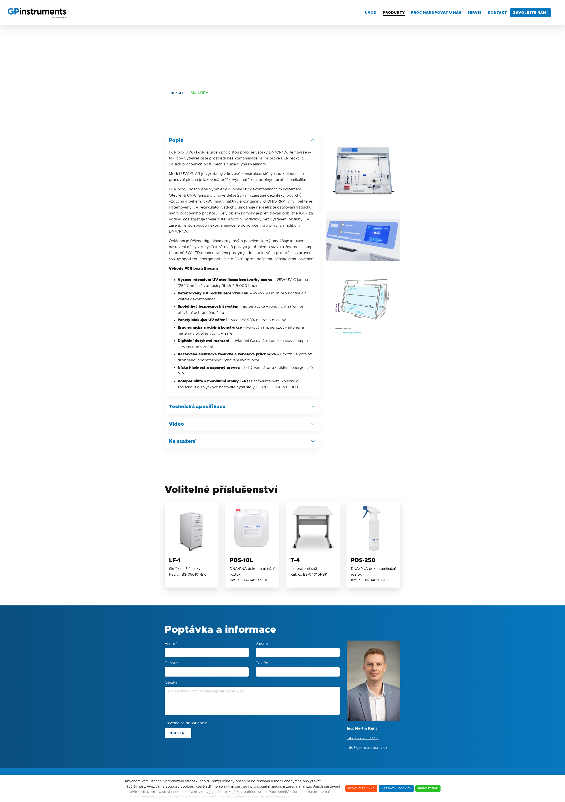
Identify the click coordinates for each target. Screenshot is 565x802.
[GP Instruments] (37, 12)
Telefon (262, 663)
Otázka (171, 682)
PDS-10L (241, 560)
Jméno (262, 643)
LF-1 (174, 560)
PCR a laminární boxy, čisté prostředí (197, 46)
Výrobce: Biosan (385, 46)
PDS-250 (363, 560)
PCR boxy (360, 46)
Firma (171, 643)
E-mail (171, 663)
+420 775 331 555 (363, 738)
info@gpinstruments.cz (367, 747)
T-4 (295, 560)
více (233, 794)
